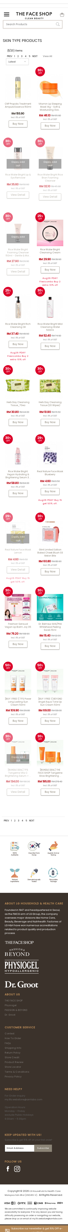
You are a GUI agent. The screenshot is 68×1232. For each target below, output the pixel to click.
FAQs (8, 1043)
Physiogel (11, 1005)
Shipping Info (13, 1048)
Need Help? (13, 1089)
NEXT (35, 56)
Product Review (14, 1062)
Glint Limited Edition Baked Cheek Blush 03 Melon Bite (50, 552)
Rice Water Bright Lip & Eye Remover (18, 176)
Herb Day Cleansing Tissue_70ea (18, 404)
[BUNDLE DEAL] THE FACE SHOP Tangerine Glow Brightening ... (50, 772)
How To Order (13, 1038)
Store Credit (12, 1057)
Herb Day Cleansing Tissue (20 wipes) (50, 404)
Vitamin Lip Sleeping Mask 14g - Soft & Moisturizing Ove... (50, 106)
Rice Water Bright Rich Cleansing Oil (18, 325)
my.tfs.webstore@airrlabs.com (23, 1099)
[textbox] (33, 24)
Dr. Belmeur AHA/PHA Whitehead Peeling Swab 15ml (50, 627)
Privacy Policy (13, 1076)
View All (47, 56)
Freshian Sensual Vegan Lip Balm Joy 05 (18, 625)
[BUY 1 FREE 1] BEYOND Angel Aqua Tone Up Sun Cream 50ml (50, 701)
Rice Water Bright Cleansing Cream (50, 251)
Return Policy (13, 1052)
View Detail (18, 195)
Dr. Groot (10, 1014)
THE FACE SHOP (14, 1000)
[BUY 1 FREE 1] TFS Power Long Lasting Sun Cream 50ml (18, 701)
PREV (9, 56)
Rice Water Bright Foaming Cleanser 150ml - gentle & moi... (18, 252)
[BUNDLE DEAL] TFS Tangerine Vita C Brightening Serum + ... (18, 772)
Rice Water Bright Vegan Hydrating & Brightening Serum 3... (18, 474)
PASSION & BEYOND (16, 1010)
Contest (10, 1033)
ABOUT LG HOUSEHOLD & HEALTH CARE (34, 903)
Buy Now (18, 124)
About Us (12, 994)
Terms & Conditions (17, 1071)
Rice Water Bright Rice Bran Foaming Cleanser (50, 177)
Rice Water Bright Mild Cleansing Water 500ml (50, 327)
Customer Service (20, 1027)
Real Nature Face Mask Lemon (18, 551)
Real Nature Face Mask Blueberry (50, 473)
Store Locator (13, 1066)
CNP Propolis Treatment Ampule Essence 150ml (18, 105)
